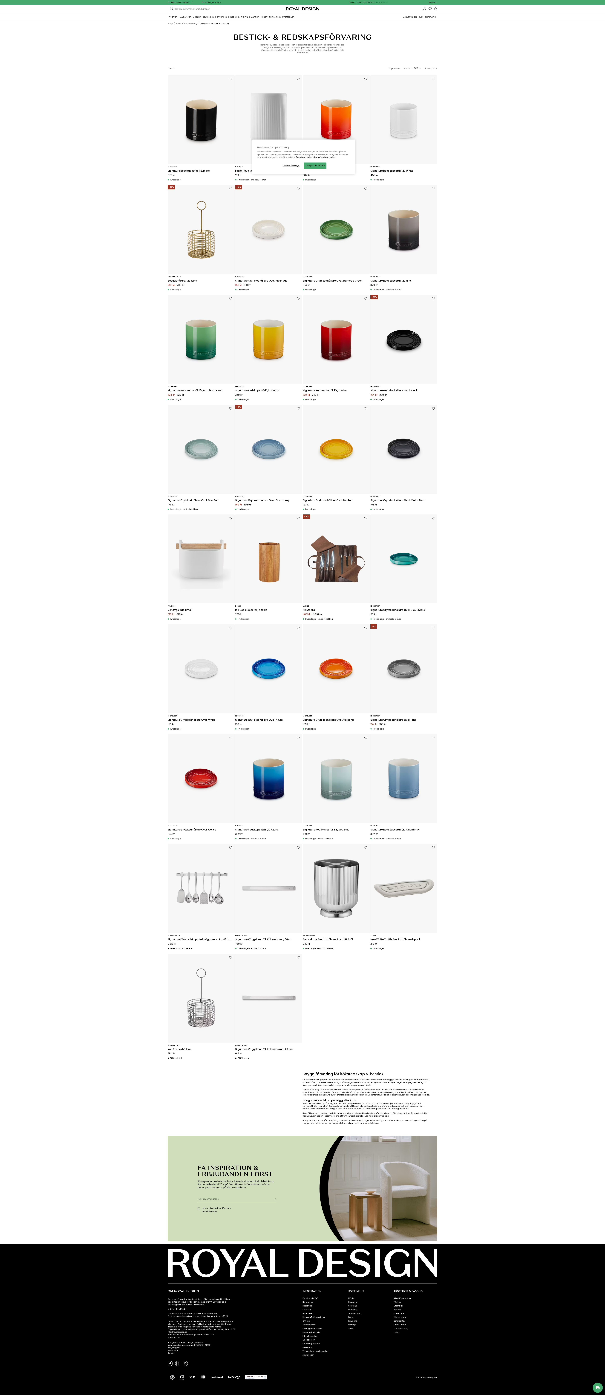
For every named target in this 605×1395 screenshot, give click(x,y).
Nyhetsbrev (307, 1302)
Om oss (306, 1321)
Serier (350, 1328)
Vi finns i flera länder (177, 1309)
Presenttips (399, 1313)
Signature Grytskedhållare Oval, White (191, 720)
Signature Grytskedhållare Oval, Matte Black (398, 500)
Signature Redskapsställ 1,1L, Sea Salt (326, 829)
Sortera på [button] (430, 68)
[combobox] (433, 2)
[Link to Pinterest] (185, 1363)
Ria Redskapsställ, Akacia (251, 610)
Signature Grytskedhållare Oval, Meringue (261, 281)
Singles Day (399, 1321)
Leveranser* (307, 1313)
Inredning (352, 1310)
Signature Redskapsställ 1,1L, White (391, 171)
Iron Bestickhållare (179, 1049)
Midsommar (400, 1317)
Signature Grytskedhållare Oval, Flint (393, 720)
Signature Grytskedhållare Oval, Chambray (262, 500)
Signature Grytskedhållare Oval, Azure (259, 720)
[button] (433, 2)
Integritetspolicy (309, 1336)
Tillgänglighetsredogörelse (315, 1351)
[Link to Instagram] (177, 1363)
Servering (352, 1306)
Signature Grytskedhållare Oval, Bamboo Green (332, 281)
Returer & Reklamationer (313, 1317)
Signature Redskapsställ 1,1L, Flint (390, 281)
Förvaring (352, 1321)
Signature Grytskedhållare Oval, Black (394, 390)
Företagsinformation (312, 1328)
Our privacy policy (304, 157)
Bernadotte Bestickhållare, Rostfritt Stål (328, 939)
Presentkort (307, 1306)
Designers (307, 1347)
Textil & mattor (355, 1313)
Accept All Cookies (315, 165)
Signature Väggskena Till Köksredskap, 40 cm (264, 1049)
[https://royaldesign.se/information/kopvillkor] (256, 1377)
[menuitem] (172, 17)
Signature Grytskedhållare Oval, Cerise (192, 829)
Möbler (351, 1298)
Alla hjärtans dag (402, 1298)
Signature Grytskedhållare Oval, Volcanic (328, 720)
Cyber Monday (401, 1328)
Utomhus (398, 1306)
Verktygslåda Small (180, 610)
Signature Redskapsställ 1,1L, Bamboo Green (195, 390)
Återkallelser (308, 1355)
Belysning (353, 1302)
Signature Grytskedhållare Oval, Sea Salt (193, 500)
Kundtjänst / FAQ (310, 1298)
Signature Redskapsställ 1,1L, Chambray (395, 829)
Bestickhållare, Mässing (182, 281)
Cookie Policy (308, 1340)
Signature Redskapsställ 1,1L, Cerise (324, 390)
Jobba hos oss (309, 1325)
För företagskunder (311, 1344)
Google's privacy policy (324, 157)
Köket (350, 1317)
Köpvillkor (306, 1310)
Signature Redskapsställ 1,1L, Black (189, 171)
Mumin (397, 1310)
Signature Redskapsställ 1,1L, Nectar (257, 390)
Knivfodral (309, 610)
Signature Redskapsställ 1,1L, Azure (256, 829)
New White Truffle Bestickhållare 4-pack (395, 939)
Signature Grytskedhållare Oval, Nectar (327, 500)
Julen (396, 1332)
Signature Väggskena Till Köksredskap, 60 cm (263, 939)
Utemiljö (352, 1325)
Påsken (397, 1302)
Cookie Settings (291, 165)
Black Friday (400, 1325)
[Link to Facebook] (170, 1363)
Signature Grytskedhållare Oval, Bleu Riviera (397, 610)
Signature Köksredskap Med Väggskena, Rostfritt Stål (199, 939)
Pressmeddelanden (311, 1332)
